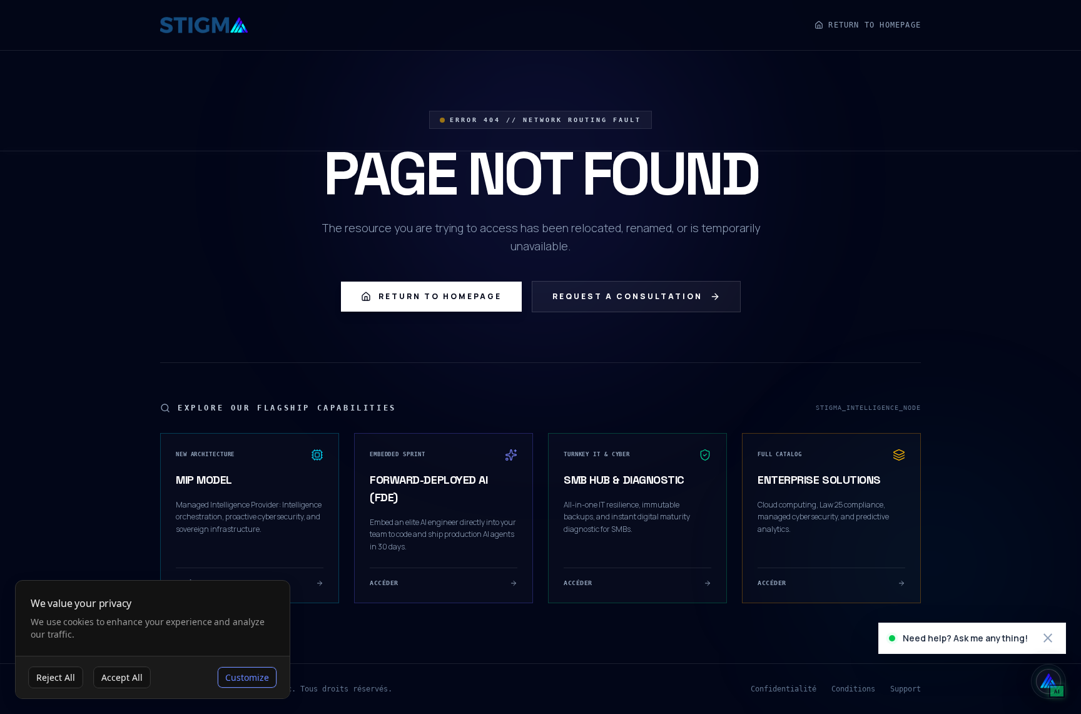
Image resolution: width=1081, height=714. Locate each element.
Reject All (55, 677)
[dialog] (152, 640)
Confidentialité (783, 689)
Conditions (853, 689)
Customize (247, 677)
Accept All (122, 677)
